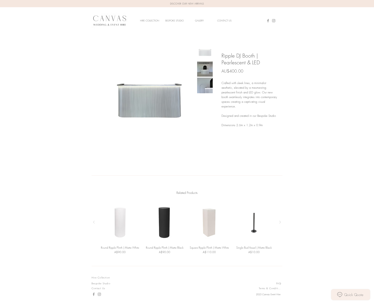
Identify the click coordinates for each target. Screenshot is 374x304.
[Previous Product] (94, 222)
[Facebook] (268, 21)
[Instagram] (274, 21)
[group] (187, 228)
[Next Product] (280, 222)
